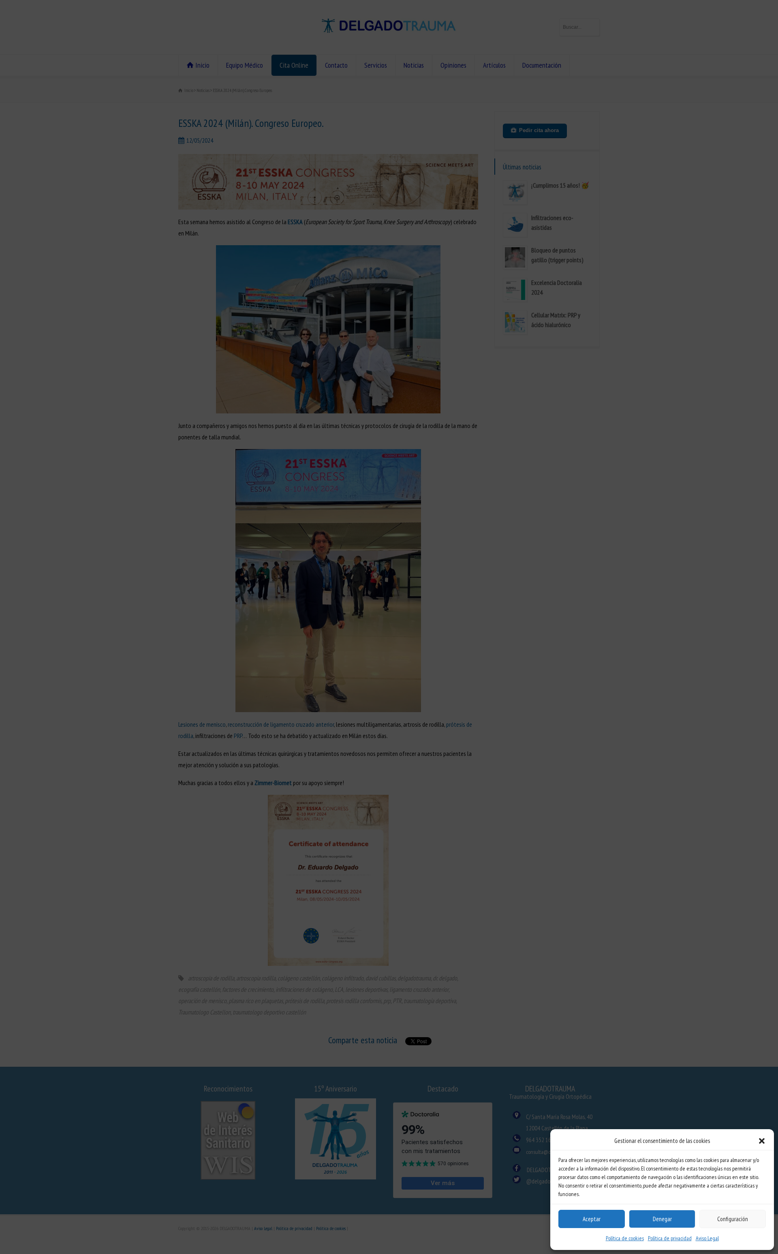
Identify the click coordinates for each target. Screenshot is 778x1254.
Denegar (662, 1219)
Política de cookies (625, 1238)
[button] (762, 1141)
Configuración (732, 1219)
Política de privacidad (670, 1238)
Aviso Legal (707, 1238)
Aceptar (592, 1219)
